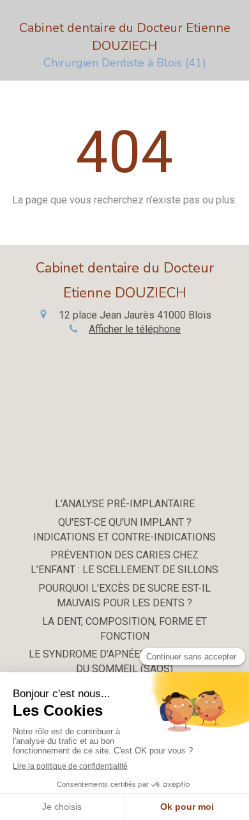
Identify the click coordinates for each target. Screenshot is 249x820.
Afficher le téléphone (135, 329)
